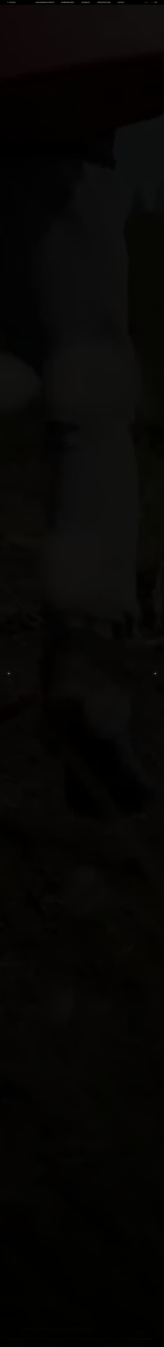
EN (156, 2)
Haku (146, 2)
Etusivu (12, 2)
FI (152, 2)
